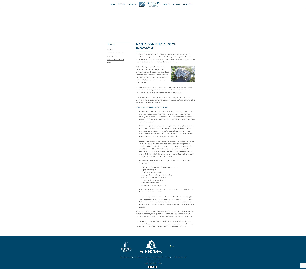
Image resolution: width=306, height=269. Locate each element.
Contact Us (149, 260)
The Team (110, 50)
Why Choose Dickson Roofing (116, 53)
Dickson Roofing (141, 67)
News (109, 63)
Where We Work (112, 56)
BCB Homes (148, 263)
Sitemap (157, 260)
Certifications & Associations (115, 59)
